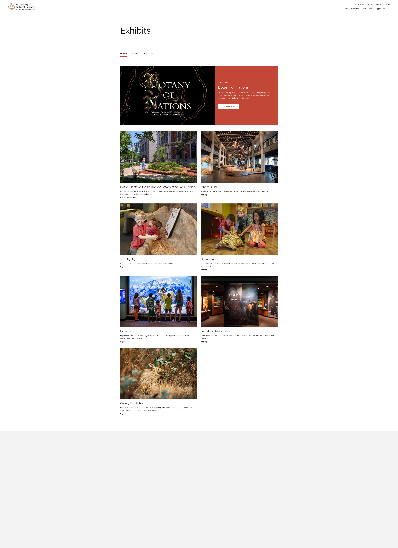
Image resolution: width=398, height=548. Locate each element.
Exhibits (123, 54)
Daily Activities (149, 54)
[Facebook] (230, 446)
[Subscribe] (275, 471)
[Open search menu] (384, 8)
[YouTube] (275, 446)
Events (135, 54)
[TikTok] (260, 446)
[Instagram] (245, 446)
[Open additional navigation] (388, 8)
